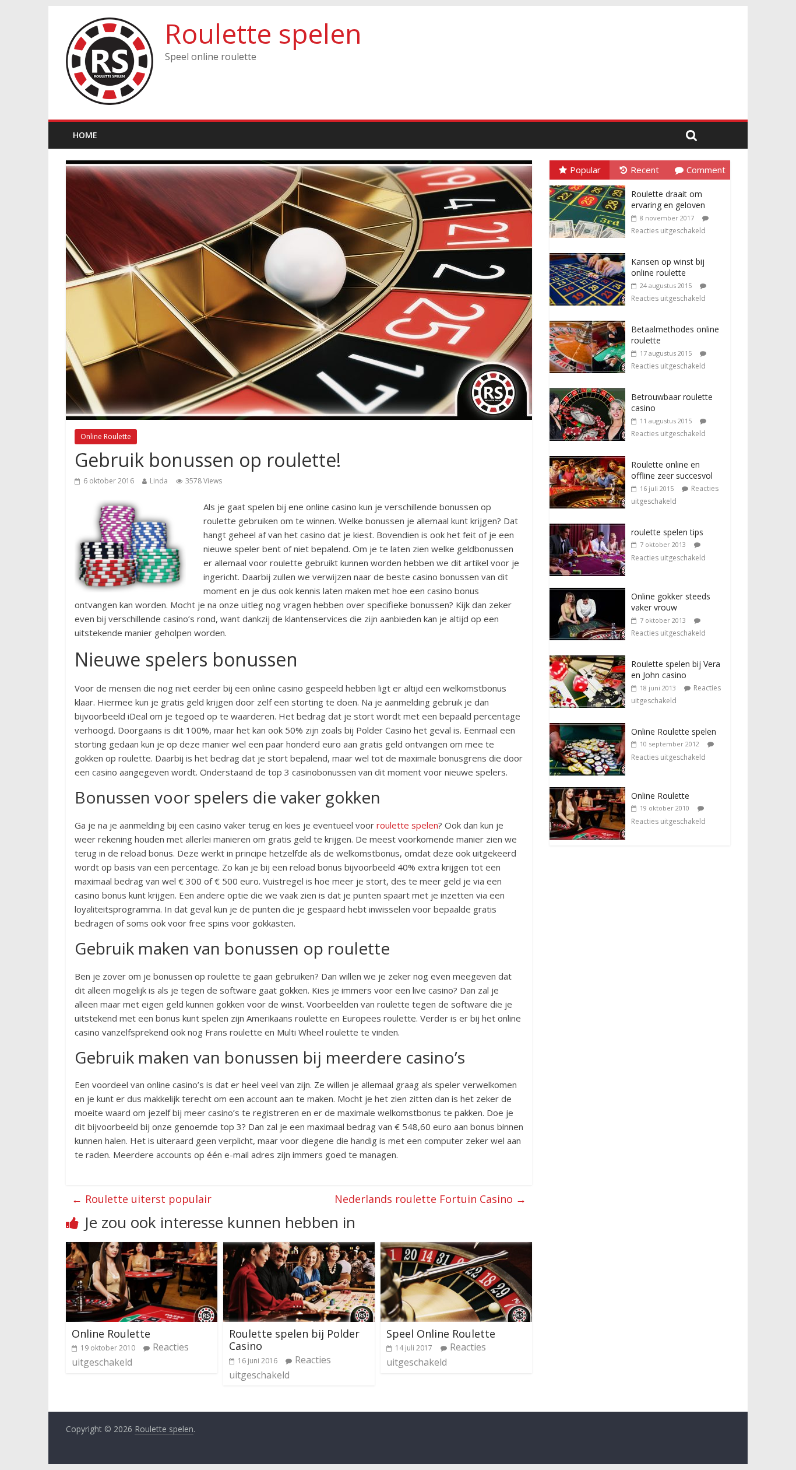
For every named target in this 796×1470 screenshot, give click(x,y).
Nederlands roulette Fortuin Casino (430, 1199)
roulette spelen (407, 825)
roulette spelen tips (667, 532)
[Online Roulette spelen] (590, 723)
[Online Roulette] (141, 1249)
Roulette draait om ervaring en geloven (668, 199)
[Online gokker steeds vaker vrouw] (590, 588)
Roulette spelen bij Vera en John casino (675, 669)
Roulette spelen (263, 33)
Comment (705, 170)
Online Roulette (105, 436)
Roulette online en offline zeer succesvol (672, 470)
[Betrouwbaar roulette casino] (590, 388)
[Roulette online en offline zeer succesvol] (590, 456)
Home (85, 135)
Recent (645, 170)
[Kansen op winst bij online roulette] (590, 253)
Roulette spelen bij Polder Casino (294, 1340)
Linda (159, 481)
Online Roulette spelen (673, 731)
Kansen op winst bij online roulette (668, 267)
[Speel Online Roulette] (456, 1249)
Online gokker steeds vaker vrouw (670, 602)
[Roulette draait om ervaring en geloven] (590, 185)
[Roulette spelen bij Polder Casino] (299, 1249)
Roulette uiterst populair (142, 1199)
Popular (585, 170)
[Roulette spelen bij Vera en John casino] (590, 655)
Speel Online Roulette (440, 1334)
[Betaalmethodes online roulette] (590, 321)
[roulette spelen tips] (590, 523)
